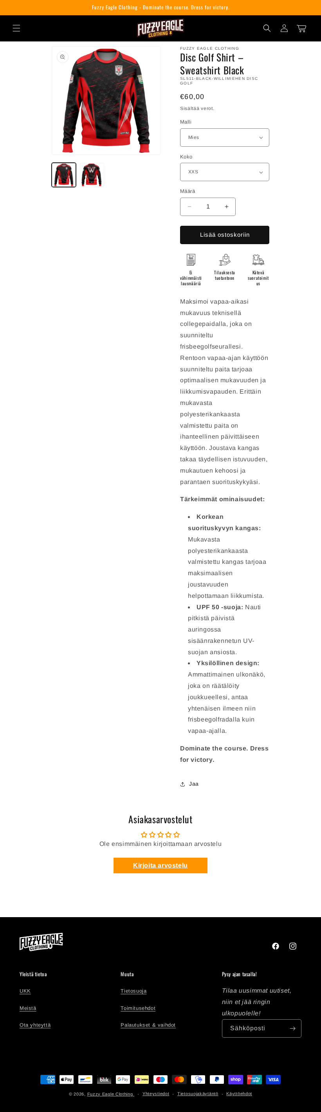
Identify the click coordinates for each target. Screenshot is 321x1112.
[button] (16, 28)
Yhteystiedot (155, 1093)
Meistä (28, 1008)
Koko (186, 157)
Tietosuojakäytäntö (197, 1093)
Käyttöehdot (239, 1093)
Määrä (187, 191)
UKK (25, 991)
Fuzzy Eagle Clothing (111, 1094)
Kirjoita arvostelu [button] (160, 865)
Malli (185, 122)
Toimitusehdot (138, 1008)
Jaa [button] (194, 784)
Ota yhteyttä (35, 1025)
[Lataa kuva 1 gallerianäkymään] (64, 175)
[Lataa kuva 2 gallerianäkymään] (92, 175)
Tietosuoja (133, 991)
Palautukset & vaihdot (148, 1025)
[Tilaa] (292, 1028)
